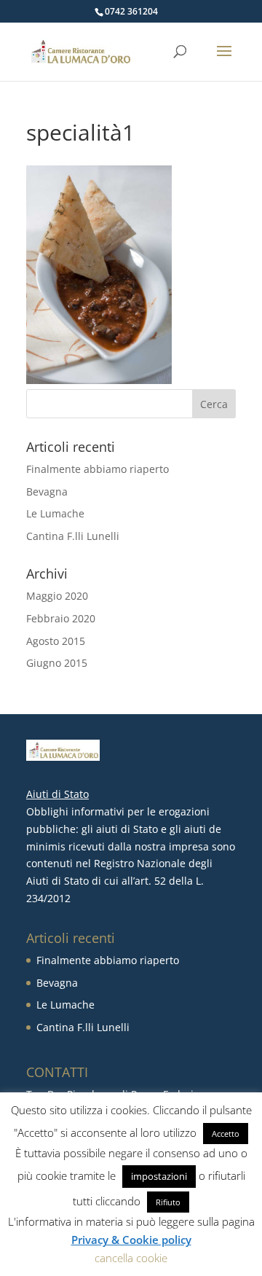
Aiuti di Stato (57, 794)
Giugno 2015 (56, 663)
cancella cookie (131, 1257)
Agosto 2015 (55, 641)
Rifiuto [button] (168, 1202)
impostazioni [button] (159, 1176)
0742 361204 (131, 11)
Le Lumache (55, 513)
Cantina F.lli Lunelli (72, 536)
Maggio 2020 (57, 596)
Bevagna (47, 491)
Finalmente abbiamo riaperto (97, 469)
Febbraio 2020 (60, 618)
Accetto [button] (225, 1133)
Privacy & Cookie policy (131, 1239)
